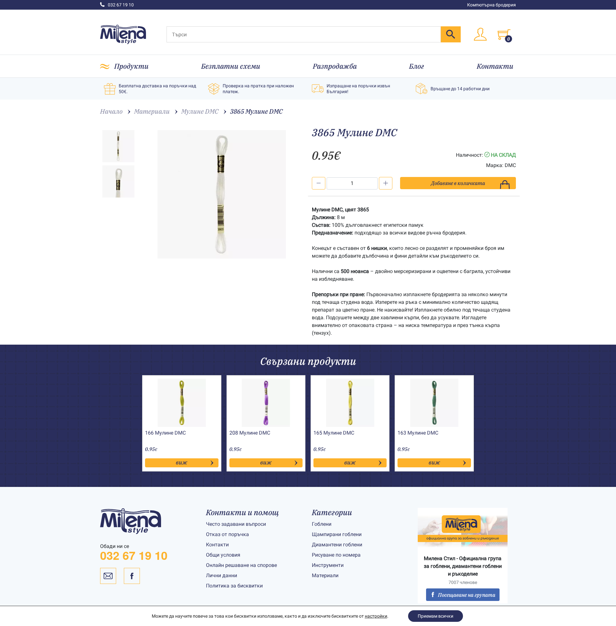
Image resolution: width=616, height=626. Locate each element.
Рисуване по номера (336, 555)
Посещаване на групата (466, 595)
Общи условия (223, 555)
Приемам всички (435, 616)
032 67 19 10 (121, 4)
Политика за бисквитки (234, 586)
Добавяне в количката (458, 183)
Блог (416, 66)
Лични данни (221, 575)
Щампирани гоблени (337, 534)
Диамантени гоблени (337, 545)
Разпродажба (335, 66)
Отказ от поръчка (227, 534)
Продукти (131, 66)
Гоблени (321, 524)
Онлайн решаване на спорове (241, 565)
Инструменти (328, 565)
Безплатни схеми (230, 66)
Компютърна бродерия (491, 4)
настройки (376, 616)
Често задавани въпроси (236, 524)
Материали (325, 575)
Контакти (495, 66)
